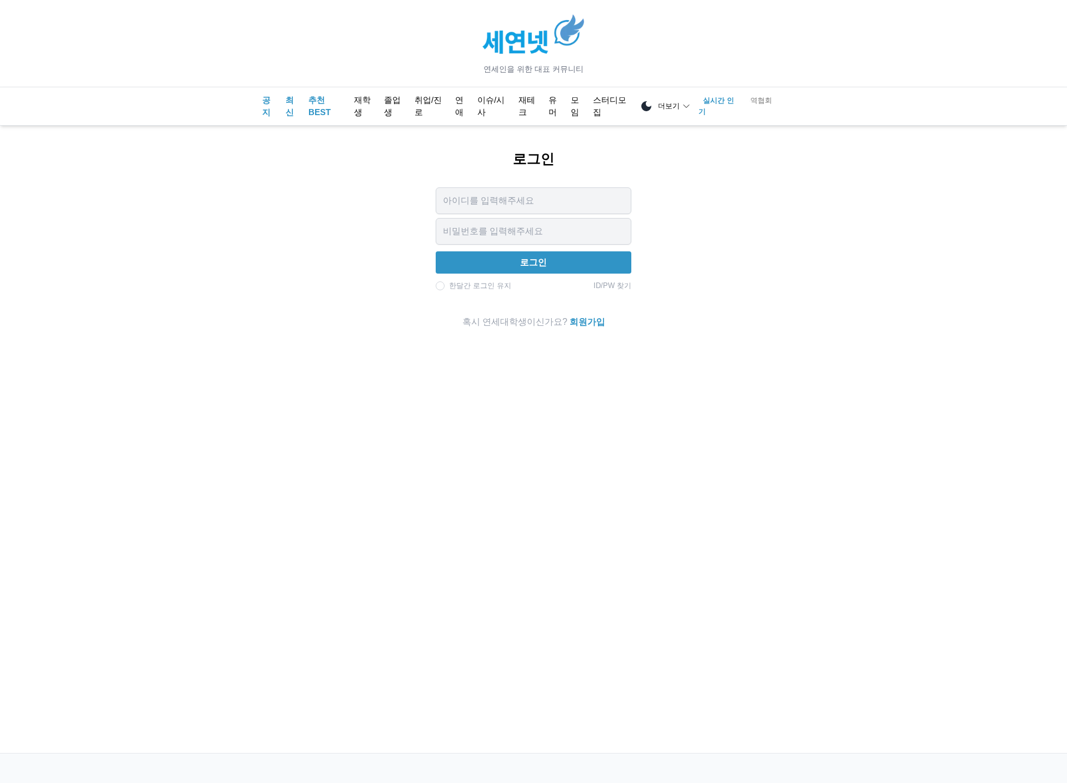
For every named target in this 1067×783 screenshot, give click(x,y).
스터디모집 (609, 106)
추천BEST (319, 106)
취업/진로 (428, 106)
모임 (575, 106)
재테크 (526, 106)
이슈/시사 (491, 106)
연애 (459, 106)
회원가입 (587, 321)
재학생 (362, 106)
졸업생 (392, 106)
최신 (290, 106)
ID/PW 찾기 (612, 285)
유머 (553, 106)
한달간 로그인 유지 (480, 285)
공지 (266, 106)
